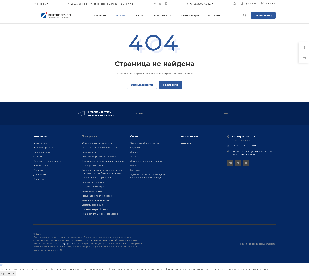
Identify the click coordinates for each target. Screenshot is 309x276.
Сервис (135, 136)
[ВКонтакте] (154, 3)
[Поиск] (244, 15)
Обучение (135, 147)
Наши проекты (188, 136)
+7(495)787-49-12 (200, 3)
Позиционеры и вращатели (97, 177)
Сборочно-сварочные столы (97, 143)
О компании (40, 143)
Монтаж (134, 165)
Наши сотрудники (43, 147)
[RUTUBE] (160, 3)
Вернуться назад (142, 84)
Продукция (89, 136)
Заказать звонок (241, 140)
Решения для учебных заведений (100, 213)
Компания (40, 136)
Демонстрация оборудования (146, 161)
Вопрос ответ (40, 165)
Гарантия (135, 170)
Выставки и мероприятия (47, 161)
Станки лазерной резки (95, 209)
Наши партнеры (42, 152)
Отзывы (37, 156)
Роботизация (89, 152)
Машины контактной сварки (97, 195)
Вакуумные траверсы (93, 186)
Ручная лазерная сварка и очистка (101, 156)
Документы (39, 174)
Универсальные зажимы (95, 200)
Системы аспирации (93, 204)
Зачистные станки (92, 191)
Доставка (135, 152)
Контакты (185, 142)
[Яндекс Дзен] (166, 3)
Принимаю (8, 273)
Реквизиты (39, 170)
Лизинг (134, 156)
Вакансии (38, 179)
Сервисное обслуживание (144, 143)
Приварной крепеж (93, 165)
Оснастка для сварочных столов (99, 147)
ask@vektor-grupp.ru (244, 145)
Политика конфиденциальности (258, 243)
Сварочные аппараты (94, 182)
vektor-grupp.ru (64, 243)
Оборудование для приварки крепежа (103, 161)
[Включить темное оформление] (234, 4)
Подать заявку (263, 15)
